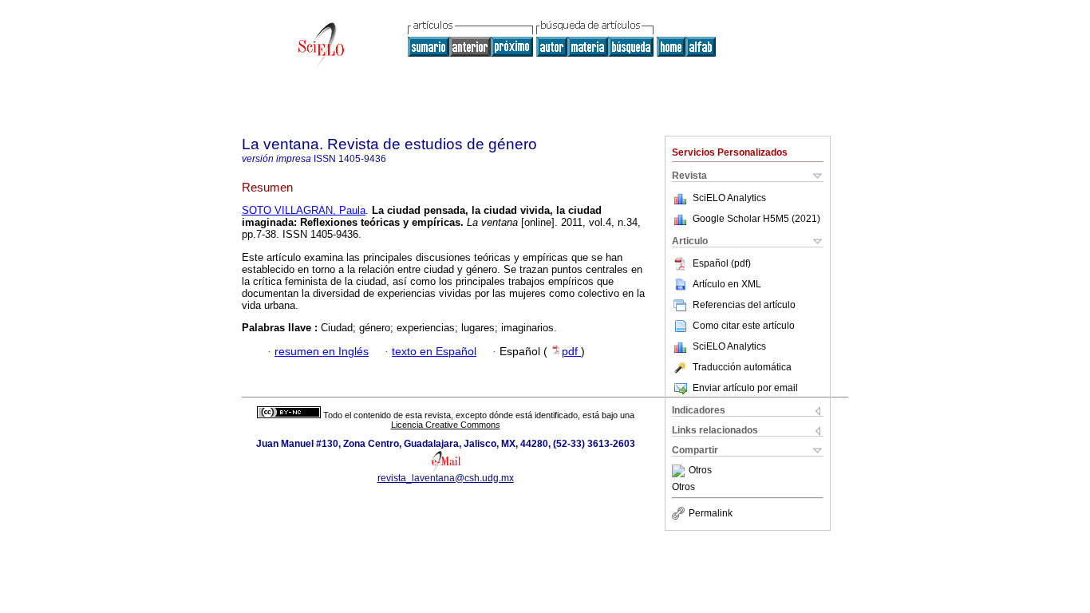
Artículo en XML (727, 284)
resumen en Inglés (321, 352)
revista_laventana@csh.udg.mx (445, 478)
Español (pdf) (722, 263)
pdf (571, 352)
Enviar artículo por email (745, 388)
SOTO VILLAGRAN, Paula (303, 210)
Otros (700, 471)
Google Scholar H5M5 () (756, 218)
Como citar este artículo (744, 325)
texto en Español (434, 352)
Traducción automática (742, 367)
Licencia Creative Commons (445, 424)
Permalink (711, 513)
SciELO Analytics (729, 198)
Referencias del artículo (744, 304)
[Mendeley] (680, 471)
